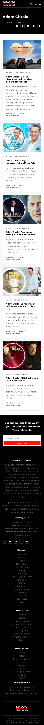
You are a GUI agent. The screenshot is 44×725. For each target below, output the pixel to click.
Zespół (22, 602)
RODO (22, 678)
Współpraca (22, 665)
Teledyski (9, 73)
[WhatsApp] (34, 26)
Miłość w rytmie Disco (21, 577)
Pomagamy (22, 662)
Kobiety (22, 615)
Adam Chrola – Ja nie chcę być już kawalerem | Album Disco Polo (21, 306)
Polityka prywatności (22, 672)
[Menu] (40, 4)
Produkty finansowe (22, 637)
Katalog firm (22, 627)
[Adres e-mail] (39, 26)
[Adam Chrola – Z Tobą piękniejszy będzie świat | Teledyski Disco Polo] (22, 54)
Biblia (22, 640)
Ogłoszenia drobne (22, 634)
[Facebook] (17, 26)
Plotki (22, 583)
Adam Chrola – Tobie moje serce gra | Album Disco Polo (20, 233)
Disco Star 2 (22, 564)
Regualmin (22, 675)
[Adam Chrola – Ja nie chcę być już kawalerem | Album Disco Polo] (22, 281)
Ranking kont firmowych (22, 690)
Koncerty (22, 573)
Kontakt (22, 668)
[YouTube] (21, 542)
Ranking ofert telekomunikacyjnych (22, 693)
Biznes (22, 618)
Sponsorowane (22, 589)
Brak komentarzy (13, 116)
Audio (22, 561)
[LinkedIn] (28, 26)
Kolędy (22, 570)
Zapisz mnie (22, 443)
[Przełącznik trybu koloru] (31, 4)
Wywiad (22, 596)
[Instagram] (16, 542)
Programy (22, 586)
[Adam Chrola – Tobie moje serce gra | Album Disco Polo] (22, 209)
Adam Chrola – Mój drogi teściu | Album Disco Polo (22, 379)
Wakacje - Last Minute (22, 624)
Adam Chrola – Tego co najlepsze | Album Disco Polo (20, 161)
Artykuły (22, 558)
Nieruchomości (22, 621)
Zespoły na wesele (22, 659)
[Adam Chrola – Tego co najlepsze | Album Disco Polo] (22, 137)
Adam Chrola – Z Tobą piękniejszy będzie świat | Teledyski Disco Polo (19, 79)
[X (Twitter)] (23, 26)
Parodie (22, 580)
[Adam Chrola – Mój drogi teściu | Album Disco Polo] (22, 355)
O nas (22, 653)
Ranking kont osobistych (22, 687)
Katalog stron (21, 630)
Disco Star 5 (22, 567)
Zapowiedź (22, 599)
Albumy (9, 156)
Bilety (22, 656)
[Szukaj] (36, 4)
